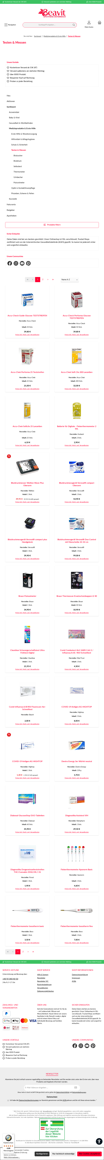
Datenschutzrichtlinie (62, 1092)
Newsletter (41, 978)
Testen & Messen (18, 150)
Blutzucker (18, 156)
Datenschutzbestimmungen (29, 1100)
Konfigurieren (42, 1154)
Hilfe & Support (42, 974)
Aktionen (11, 101)
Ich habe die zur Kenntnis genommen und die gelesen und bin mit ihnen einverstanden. (53, 1100)
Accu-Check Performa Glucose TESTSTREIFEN (77, 317)
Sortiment (11, 107)
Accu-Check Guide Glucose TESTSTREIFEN (27, 316)
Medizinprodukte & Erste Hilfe (22, 128)
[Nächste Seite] (47, 279)
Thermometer (19, 172)
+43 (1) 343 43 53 (10, 979)
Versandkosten (42, 988)
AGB (64, 1100)
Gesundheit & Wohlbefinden (21, 123)
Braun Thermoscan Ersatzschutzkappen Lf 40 (77, 596)
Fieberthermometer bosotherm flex (77, 926)
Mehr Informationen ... (12, 1157)
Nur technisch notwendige (63, 1154)
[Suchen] (74, 25)
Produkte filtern (53, 225)
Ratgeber (11, 210)
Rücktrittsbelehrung (44, 984)
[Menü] (12, 1134)
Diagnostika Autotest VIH (76, 816)
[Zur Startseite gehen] (52, 13)
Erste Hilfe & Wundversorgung (24, 134)
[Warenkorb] (98, 22)
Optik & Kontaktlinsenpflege (23, 188)
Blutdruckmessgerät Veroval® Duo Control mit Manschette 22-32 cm (76, 541)
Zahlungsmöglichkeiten (45, 991)
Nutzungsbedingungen (79, 1092)
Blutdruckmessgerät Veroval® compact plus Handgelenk (27, 541)
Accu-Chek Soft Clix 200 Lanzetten (76, 372)
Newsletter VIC (42, 981)
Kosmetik (13, 199)
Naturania (11, 205)
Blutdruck (18, 161)
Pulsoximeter (19, 183)
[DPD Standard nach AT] (6, 1028)
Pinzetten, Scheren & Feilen (22, 193)
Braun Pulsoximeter (27, 596)
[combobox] (47, 25)
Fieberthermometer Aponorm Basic (77, 870)
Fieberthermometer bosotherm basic (27, 926)
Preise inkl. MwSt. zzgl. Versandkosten (27, 334)
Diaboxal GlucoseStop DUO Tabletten (27, 816)
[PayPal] (7, 1014)
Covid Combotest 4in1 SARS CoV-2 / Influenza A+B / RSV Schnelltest (76, 651)
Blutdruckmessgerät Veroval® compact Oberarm (76, 484)
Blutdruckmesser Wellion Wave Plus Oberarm (27, 484)
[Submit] (75, 1088)
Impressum (76, 978)
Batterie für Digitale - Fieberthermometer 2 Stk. (76, 427)
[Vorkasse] (25, 1028)
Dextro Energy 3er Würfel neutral (77, 761)
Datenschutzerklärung (80, 974)
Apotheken (11, 216)
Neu (8, 96)
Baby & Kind (14, 118)
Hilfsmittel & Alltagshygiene (23, 139)
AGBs (74, 981)
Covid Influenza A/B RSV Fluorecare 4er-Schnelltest (27, 708)
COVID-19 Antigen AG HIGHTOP (77, 707)
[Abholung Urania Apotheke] (16, 1028)
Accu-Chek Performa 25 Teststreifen (27, 372)
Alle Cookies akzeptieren (89, 1154)
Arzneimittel (14, 112)
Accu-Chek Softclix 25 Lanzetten (27, 426)
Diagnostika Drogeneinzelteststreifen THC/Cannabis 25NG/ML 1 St (27, 871)
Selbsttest (18, 166)
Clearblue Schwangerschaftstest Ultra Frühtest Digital (27, 651)
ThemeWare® (75, 1142)
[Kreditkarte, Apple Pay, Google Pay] (20, 1021)
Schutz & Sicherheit (19, 145)
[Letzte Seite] (52, 279)
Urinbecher (18, 177)
